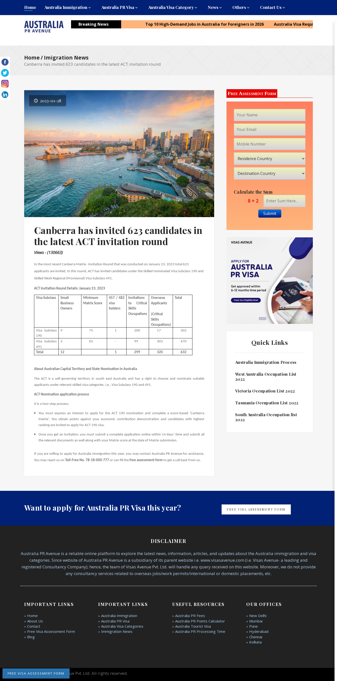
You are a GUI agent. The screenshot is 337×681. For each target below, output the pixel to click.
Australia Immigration (65, 7)
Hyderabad (258, 631)
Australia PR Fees (190, 615)
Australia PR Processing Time (200, 631)
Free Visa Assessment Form (256, 509)
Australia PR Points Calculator (200, 621)
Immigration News (116, 631)
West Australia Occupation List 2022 (266, 376)
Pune (253, 626)
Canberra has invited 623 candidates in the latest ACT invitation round (118, 236)
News (213, 7)
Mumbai (255, 621)
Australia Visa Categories (122, 626)
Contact (33, 626)
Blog (31, 636)
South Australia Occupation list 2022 (266, 417)
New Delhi (257, 615)
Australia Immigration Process (265, 362)
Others (239, 7)
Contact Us (270, 7)
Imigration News (66, 57)
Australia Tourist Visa (193, 626)
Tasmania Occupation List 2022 (266, 402)
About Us (35, 621)
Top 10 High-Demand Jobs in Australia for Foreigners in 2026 (190, 24)
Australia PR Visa (117, 7)
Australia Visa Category (171, 7)
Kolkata (255, 642)
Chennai (255, 636)
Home (30, 7)
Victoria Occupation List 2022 (265, 390)
